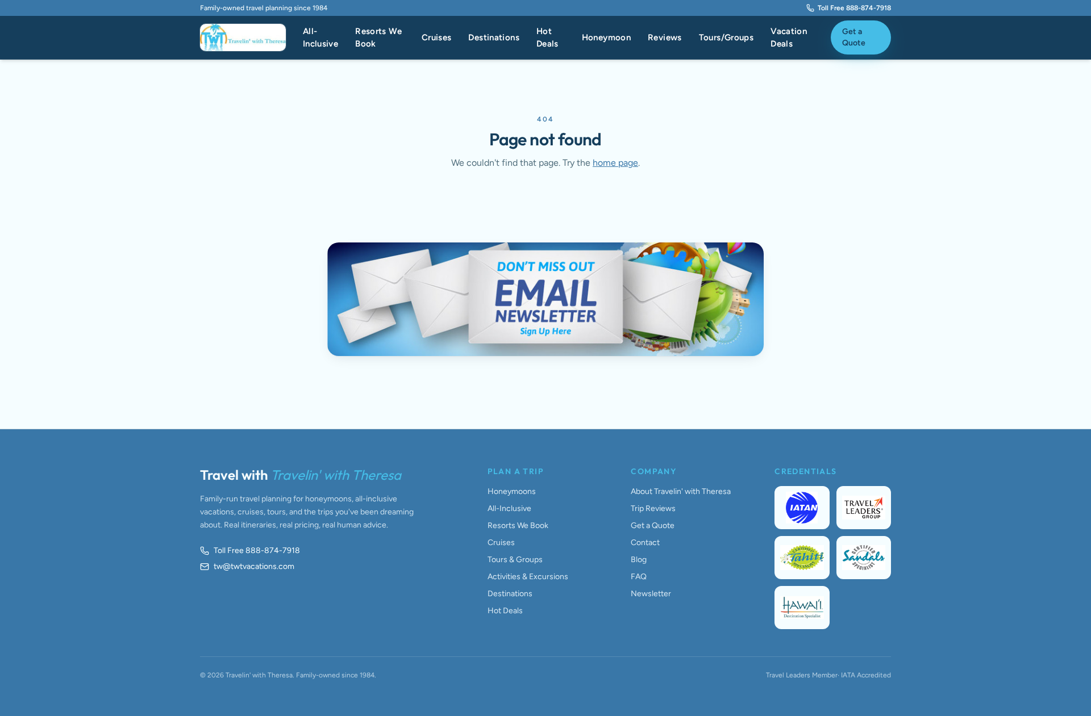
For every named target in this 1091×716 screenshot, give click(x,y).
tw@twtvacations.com (254, 566)
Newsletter (651, 593)
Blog (639, 559)
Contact (645, 542)
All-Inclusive (320, 37)
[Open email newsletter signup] (545, 299)
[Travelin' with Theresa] (243, 37)
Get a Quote (853, 37)
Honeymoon (606, 37)
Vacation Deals (789, 37)
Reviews (665, 37)
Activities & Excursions (528, 576)
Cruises (437, 37)
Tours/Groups (726, 37)
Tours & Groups (515, 559)
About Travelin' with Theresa (681, 491)
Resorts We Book (378, 37)
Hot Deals (547, 37)
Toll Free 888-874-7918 (854, 8)
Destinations (493, 37)
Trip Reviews (653, 508)
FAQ (639, 576)
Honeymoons (512, 491)
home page (615, 162)
